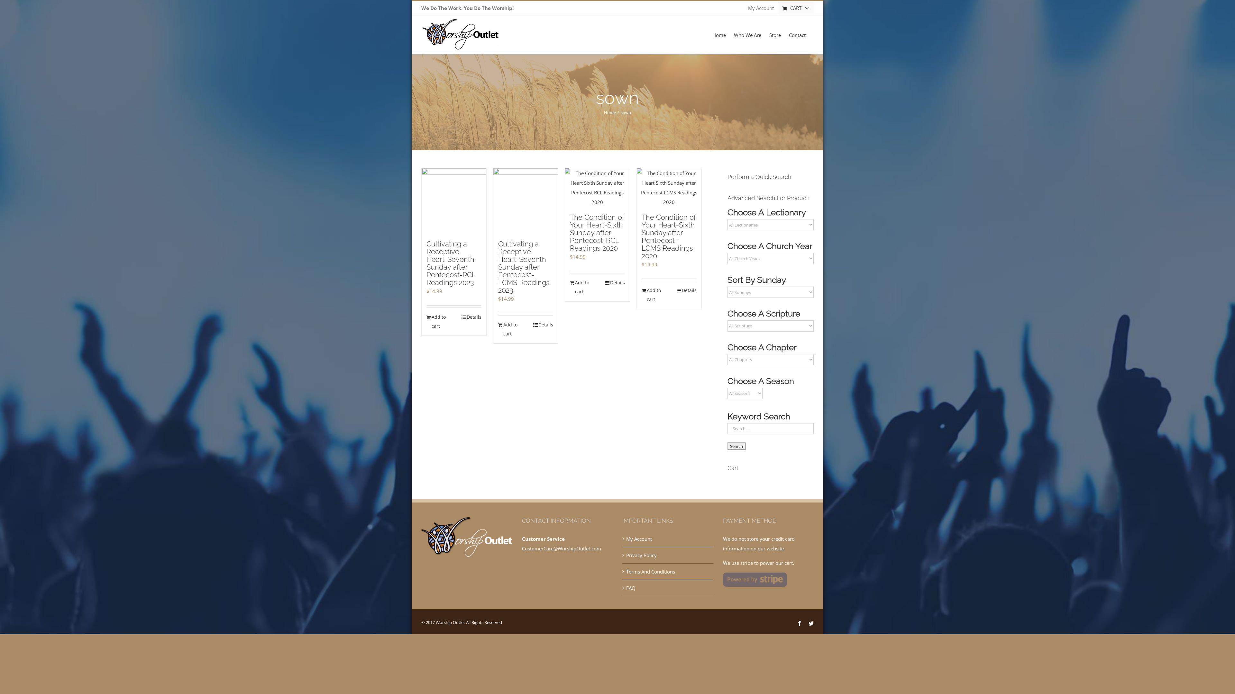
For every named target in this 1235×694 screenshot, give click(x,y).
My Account (639, 539)
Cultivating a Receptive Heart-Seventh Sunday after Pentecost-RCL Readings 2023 (451, 263)
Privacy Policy (641, 555)
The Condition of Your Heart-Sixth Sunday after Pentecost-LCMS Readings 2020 (669, 236)
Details (474, 317)
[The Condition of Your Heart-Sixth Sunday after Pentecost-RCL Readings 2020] (597, 187)
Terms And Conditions (650, 571)
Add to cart (439, 321)
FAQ (631, 588)
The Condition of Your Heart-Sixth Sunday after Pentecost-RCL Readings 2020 (597, 232)
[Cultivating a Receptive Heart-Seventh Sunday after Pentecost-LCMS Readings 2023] (525, 201)
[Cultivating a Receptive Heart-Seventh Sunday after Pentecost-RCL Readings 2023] (454, 201)
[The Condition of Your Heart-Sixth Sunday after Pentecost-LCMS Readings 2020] (669, 187)
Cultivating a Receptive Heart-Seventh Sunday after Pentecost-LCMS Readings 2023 (524, 267)
